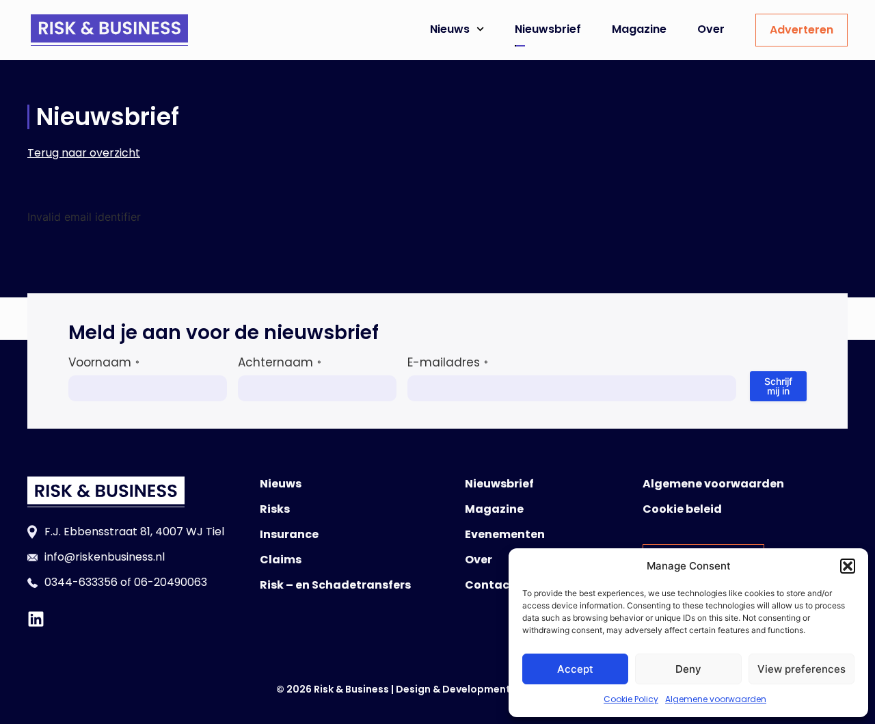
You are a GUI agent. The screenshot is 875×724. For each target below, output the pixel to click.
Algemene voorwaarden (715, 699)
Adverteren (801, 30)
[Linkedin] (35, 619)
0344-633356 (81, 582)
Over (711, 29)
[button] (847, 566)
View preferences (801, 668)
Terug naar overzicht (83, 153)
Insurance (289, 534)
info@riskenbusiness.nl (104, 557)
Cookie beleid (682, 509)
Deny (688, 668)
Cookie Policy (631, 699)
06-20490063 (170, 582)
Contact (490, 585)
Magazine (639, 29)
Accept (575, 668)
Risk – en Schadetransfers (335, 585)
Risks (275, 509)
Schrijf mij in (778, 386)
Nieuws (450, 29)
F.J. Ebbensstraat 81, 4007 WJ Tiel (134, 531)
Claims (280, 559)
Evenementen (505, 534)
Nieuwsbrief (548, 29)
